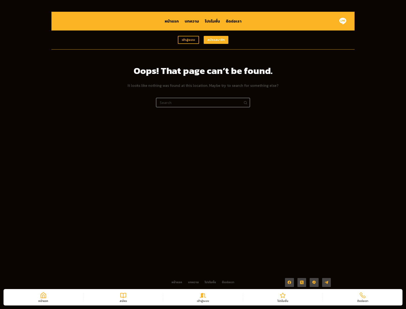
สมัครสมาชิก (216, 40)
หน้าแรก (172, 21)
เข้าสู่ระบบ (188, 40)
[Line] (342, 21)
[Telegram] (326, 282)
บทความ (192, 21)
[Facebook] (289, 282)
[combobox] (198, 102)
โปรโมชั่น (212, 21)
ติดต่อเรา (234, 21)
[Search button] (245, 102)
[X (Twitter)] (301, 282)
